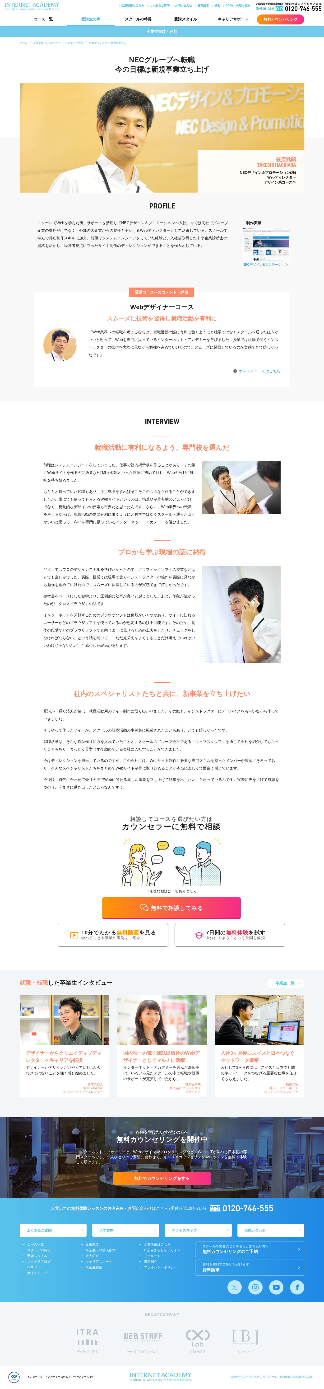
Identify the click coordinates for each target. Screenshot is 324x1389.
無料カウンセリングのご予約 (236, 1249)
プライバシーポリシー (160, 1267)
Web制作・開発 (87, 1351)
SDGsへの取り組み (238, 5)
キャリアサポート (233, 19)
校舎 (217, 5)
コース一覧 (43, 19)
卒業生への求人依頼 (101, 1250)
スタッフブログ (39, 1261)
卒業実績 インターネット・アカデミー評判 (58, 42)
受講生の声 (90, 19)
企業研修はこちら (132, 5)
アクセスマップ (184, 1230)
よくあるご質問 (160, 5)
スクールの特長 (138, 19)
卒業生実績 (94, 1267)
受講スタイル (185, 19)
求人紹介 (92, 1256)
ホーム (24, 42)
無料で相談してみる (177, 908)
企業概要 (92, 1244)
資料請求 (203, 5)
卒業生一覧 (285, 983)
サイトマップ (37, 1273)
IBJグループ (245, 1352)
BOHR (32, 1267)
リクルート (152, 1256)
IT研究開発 (197, 1352)
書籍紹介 (150, 1261)
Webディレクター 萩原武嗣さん (107, 42)
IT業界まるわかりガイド (162, 1250)
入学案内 (106, 1230)
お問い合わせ (183, 5)
